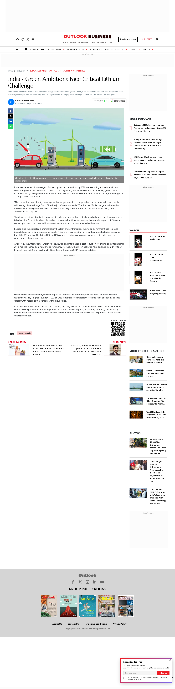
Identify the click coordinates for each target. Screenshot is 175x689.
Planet (133, 49)
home (10, 71)
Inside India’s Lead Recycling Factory (158, 292)
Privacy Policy (119, 624)
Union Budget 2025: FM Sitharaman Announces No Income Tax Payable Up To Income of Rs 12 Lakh (157, 471)
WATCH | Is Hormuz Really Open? (158, 238)
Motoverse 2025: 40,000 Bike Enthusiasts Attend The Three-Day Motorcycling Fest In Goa (158, 446)
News (107, 49)
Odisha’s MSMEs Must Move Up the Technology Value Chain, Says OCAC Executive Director (150, 128)
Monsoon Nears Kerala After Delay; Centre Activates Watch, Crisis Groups (156, 387)
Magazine (34, 49)
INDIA (65, 42)
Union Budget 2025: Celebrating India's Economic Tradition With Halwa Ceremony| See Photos (158, 496)
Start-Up (119, 49)
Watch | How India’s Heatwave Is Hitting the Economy (157, 277)
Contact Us (73, 624)
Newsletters (96, 49)
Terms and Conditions (95, 624)
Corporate (56, 49)
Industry (21, 71)
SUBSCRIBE (146, 39)
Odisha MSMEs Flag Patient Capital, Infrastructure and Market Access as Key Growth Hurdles (150, 174)
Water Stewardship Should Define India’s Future (155, 373)
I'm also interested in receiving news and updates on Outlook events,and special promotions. (148, 678)
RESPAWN (101, 42)
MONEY (73, 42)
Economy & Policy (75, 49)
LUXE (110, 42)
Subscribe (163, 673)
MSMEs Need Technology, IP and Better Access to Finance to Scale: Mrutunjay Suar (149, 160)
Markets (45, 49)
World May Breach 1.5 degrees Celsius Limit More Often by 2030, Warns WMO (156, 415)
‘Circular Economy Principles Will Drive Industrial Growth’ (155, 360)
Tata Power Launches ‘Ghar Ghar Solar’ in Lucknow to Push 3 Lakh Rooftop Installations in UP (156, 401)
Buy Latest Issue (128, 39)
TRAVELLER (83, 42)
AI (112, 49)
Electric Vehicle (24, 333)
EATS (92, 42)
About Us (57, 624)
